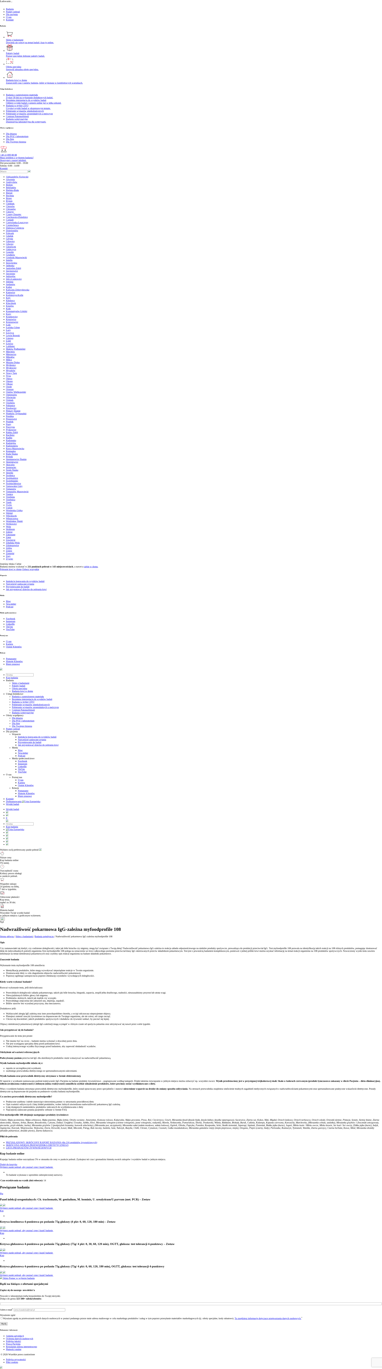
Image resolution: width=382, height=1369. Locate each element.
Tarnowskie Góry (14, 486)
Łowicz (9, 343)
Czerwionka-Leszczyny (17, 222)
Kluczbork (11, 303)
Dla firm (16, 723)
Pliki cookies (12, 1362)
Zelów (9, 548)
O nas (8, 17)
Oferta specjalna (19, 688)
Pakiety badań (18, 685)
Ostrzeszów (11, 394)
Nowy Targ (11, 373)
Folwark (10, 233)
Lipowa (9, 338)
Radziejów (11, 443)
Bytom (9, 201)
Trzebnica (10, 499)
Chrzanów (11, 209)
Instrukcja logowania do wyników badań (37, 737)
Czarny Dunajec (13, 214)
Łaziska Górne (13, 327)
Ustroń (9, 507)
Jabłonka (10, 265)
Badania (10, 9)
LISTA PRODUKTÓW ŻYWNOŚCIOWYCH (28, 1148)
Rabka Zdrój (12, 432)
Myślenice (11, 365)
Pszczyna (10, 427)
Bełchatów (11, 187)
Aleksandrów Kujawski (17, 176)
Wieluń (9, 513)
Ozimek (9, 400)
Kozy (8, 314)
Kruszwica (11, 319)
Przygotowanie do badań (29, 742)
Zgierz (9, 551)
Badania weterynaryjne (23, 712)
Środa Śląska (12, 470)
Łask (8, 324)
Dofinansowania (14, 801)
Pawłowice (11, 408)
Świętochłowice (13, 483)
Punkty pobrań (13, 11)
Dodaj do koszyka (8, 1164)
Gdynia (9, 238)
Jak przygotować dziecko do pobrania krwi (38, 745)
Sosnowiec (11, 467)
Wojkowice (11, 524)
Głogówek (11, 246)
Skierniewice (12, 462)
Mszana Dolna (13, 362)
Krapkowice (12, 316)
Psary (8, 424)
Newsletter (23, 753)
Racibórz (10, 435)
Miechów (10, 351)
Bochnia (10, 195)
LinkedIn (22, 766)
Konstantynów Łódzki (16, 311)
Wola (8, 526)
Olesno (9, 381)
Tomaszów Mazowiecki (17, 491)
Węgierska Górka (14, 510)
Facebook (22, 761)
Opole (9, 386)
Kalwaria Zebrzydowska (17, 290)
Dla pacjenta (12, 14)
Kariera (21, 782)
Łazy (8, 330)
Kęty (8, 298)
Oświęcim (11, 397)
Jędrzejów (11, 276)
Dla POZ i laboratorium (23, 720)
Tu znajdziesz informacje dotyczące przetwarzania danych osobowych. (268, 1318)
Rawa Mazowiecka (15, 448)
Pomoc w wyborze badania (22, 1278)
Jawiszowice (12, 271)
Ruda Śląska (12, 454)
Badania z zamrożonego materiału (28, 696)
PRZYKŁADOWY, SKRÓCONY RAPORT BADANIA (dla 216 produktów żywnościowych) (51, 1142)
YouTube (22, 772)
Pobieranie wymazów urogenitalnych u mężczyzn (35, 707)
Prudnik (9, 421)
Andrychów (11, 182)
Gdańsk (9, 236)
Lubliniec (10, 346)
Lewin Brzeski (13, 335)
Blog (20, 750)
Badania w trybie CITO (23, 702)
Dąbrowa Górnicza (15, 228)
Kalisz (9, 287)
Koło (8, 308)
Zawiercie (10, 540)
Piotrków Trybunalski (16, 413)
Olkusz (9, 384)
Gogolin (10, 252)
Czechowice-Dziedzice (17, 217)
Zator (8, 537)
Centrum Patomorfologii (23, 710)
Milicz (9, 359)
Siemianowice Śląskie (16, 459)
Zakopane (10, 534)
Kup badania (12, 677)
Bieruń (9, 193)
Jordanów (10, 284)
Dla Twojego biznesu (22, 726)
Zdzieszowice (12, 545)
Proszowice (11, 419)
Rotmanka (11, 451)
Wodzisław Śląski (14, 521)
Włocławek (11, 516)
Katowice (10, 292)
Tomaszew (11, 489)
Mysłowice (11, 368)
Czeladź (10, 220)
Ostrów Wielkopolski (16, 392)
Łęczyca (10, 333)
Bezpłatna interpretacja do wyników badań (32, 699)
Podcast (21, 755)
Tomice (9, 494)
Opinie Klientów (26, 785)
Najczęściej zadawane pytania (32, 739)
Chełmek (10, 203)
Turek (8, 502)
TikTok (21, 769)
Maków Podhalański (15, 349)
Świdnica (10, 475)
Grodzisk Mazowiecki (16, 257)
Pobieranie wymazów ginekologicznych (31, 704)
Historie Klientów (26, 793)
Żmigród (10, 553)
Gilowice (10, 241)
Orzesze (10, 389)
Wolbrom (10, 529)
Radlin (9, 438)
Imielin (9, 260)
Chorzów (10, 206)
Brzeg (9, 198)
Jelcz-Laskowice (14, 279)
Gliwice (9, 244)
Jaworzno (10, 273)
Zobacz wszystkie (30, 569)
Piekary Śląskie (13, 411)
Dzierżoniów (12, 230)
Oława (9, 378)
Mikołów (10, 357)
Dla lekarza (17, 718)
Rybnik (9, 456)
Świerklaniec (12, 481)
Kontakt (10, 20)
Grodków (10, 255)
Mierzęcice (11, 354)
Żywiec (9, 559)
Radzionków (12, 446)
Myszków (10, 370)
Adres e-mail (6, 1309)
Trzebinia (10, 497)
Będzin (9, 185)
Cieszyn (10, 211)
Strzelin (9, 472)
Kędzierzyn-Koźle (14, 295)
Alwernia (10, 179)
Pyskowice (11, 429)
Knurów (10, 306)
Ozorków (10, 403)
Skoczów (10, 464)
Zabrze (9, 532)
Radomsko (11, 440)
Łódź (8, 341)
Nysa (8, 376)
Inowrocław (11, 263)
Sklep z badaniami (20, 683)
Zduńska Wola (13, 542)
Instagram (22, 764)
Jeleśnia (9, 281)
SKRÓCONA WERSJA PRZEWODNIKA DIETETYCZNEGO (37, 1145)
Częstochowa (12, 225)
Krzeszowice (12, 322)
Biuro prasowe (25, 796)
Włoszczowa (12, 518)
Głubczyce (11, 249)
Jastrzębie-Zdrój (13, 268)
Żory (8, 556)
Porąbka (10, 416)
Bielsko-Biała (12, 190)
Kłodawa (10, 300)
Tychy (9, 505)
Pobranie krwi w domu (11, 569)
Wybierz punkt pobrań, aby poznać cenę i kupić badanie (26, 1167)
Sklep (5, 1278)
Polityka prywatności (16, 1359)
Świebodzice (12, 478)
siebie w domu (91, 566)
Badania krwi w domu (22, 691)
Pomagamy (23, 790)
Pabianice (10, 405)
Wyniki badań (12, 804)
